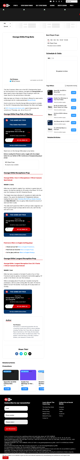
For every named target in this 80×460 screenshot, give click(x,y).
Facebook (61, 413)
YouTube (61, 409)
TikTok (61, 416)
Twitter (61, 411)
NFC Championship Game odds (15, 108)
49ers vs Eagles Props (26, 249)
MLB (55, 40)
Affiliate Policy (46, 413)
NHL (58, 40)
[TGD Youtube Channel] (51, 1)
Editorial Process (46, 416)
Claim (7, 388)
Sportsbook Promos (27, 5)
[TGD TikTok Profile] (61, 1)
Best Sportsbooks (41, 5)
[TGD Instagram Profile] (59, 1)
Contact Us (45, 418)
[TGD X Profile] (56, 1)
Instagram (61, 407)
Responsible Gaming (72, 85)
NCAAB (66, 40)
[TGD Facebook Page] (53, 1)
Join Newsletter (11, 429)
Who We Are (45, 409)
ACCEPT (5, 457)
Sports (15, 5)
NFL (49, 40)
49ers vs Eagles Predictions (26, 247)
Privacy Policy (46, 411)
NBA (51, 40)
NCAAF (61, 40)
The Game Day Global (48, 407)
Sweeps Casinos (62, 5)
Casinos (52, 5)
